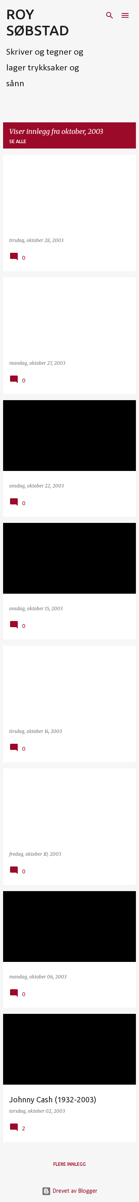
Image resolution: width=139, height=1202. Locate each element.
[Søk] (109, 15)
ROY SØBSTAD (37, 22)
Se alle (17, 141)
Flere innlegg (69, 1164)
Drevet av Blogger (74, 1191)
